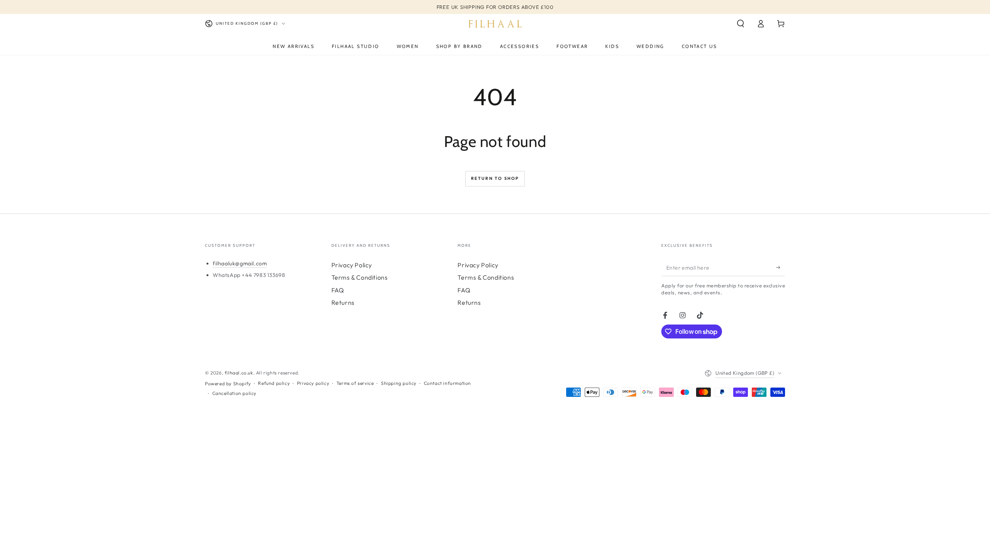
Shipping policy (398, 383)
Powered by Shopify (228, 383)
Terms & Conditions (359, 277)
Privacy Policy (351, 265)
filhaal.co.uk (239, 373)
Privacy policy (313, 383)
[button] (741, 23)
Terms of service (355, 383)
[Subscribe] (780, 267)
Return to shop (495, 178)
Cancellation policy (234, 393)
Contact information (447, 383)
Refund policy (274, 383)
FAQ (337, 290)
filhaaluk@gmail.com (240, 263)
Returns (343, 302)
